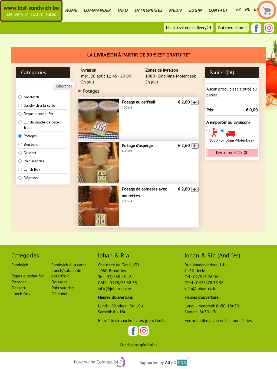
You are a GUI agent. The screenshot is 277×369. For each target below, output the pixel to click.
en (256, 9)
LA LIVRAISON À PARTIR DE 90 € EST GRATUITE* (138, 55)
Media (176, 10)
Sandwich (31, 97)
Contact (218, 10)
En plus (87, 82)
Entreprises (148, 10)
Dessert (30, 152)
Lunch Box (32, 169)
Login (195, 10)
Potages (30, 135)
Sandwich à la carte (39, 105)
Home (71, 10)
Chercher (64, 86)
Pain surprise (34, 161)
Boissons (31, 144)
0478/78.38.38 (123, 282)
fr (238, 9)
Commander (97, 10)
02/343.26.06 (205, 276)
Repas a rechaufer (38, 113)
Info (123, 10)
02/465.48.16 (119, 276)
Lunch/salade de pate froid (41, 125)
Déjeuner (31, 177)
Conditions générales (138, 344)
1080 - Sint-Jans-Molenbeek (231, 140)
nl (247, 9)
